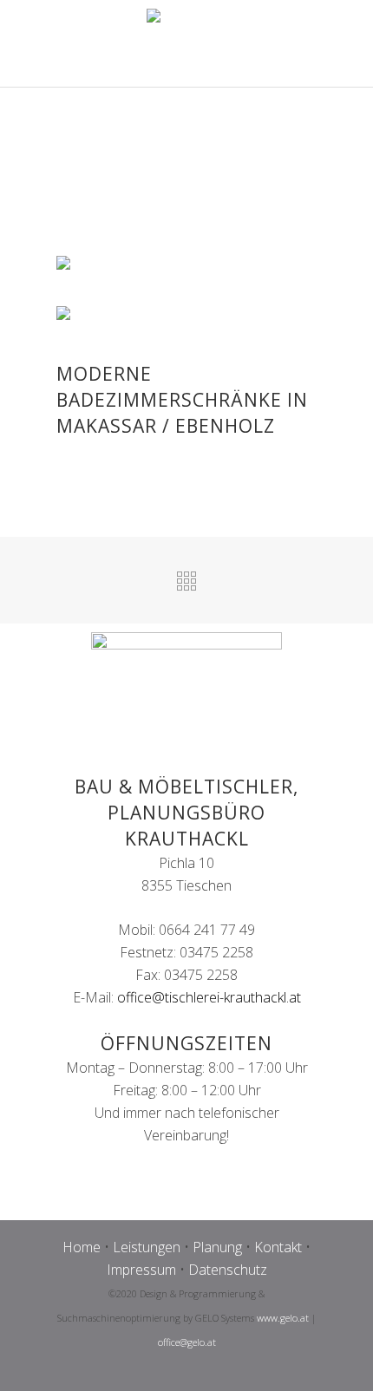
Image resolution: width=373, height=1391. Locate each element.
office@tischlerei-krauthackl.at (209, 997)
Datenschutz (227, 1269)
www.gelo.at (283, 1317)
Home (81, 1247)
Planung (217, 1247)
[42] (70, 315)
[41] (70, 266)
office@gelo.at (187, 1342)
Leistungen (146, 1247)
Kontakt (278, 1247)
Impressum (141, 1269)
